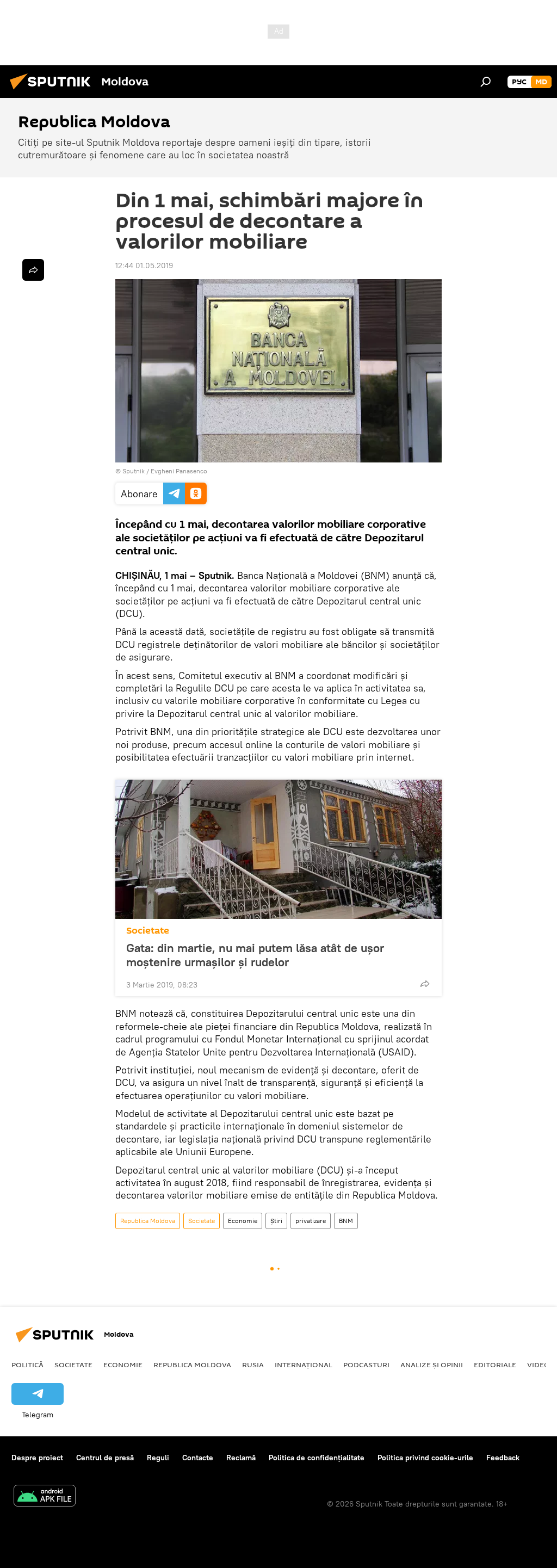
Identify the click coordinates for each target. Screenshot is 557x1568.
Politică (27, 1364)
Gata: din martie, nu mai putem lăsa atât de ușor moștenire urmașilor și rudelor (255, 955)
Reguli (158, 1457)
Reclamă (241, 1457)
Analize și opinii (431, 1364)
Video (538, 1364)
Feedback (502, 1457)
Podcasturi (366, 1364)
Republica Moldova (147, 1221)
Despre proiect (37, 1457)
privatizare (310, 1221)
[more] (425, 984)
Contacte (197, 1457)
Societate (147, 930)
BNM (346, 1221)
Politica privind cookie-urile (425, 1457)
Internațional (303, 1364)
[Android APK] (45, 1497)
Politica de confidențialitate (316, 1457)
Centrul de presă (105, 1457)
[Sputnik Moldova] (53, 91)
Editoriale (495, 1364)
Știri (276, 1221)
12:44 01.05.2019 (144, 265)
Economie (242, 1221)
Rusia (253, 1364)
